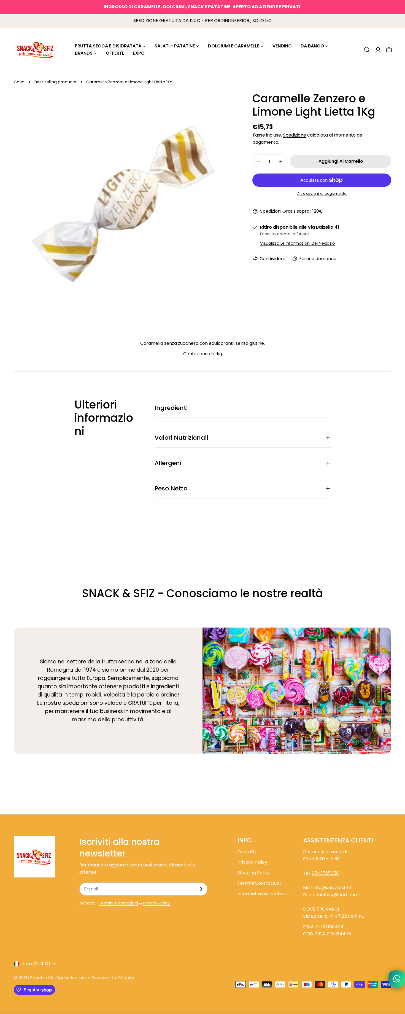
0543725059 (325, 873)
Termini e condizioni (118, 903)
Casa (19, 82)
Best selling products (55, 82)
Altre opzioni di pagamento (322, 193)
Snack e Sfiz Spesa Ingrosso (59, 978)
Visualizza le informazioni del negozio (297, 243)
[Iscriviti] (201, 889)
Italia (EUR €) (35, 963)
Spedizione (294, 135)
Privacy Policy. (157, 903)
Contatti (246, 851)
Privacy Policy (252, 862)
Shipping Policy (253, 872)
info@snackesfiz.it (333, 887)
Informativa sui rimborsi (262, 893)
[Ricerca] (366, 49)
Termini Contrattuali (259, 883)
